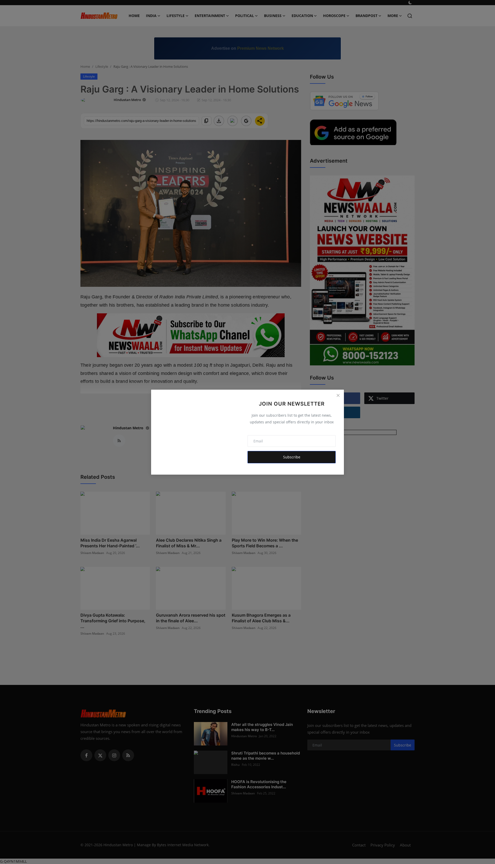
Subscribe (291, 457)
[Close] (338, 395)
